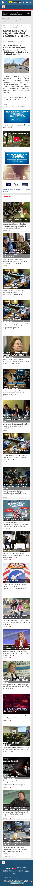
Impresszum (23, 878)
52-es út (19, 26)
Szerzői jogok (16, 878)
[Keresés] (30, 2)
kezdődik (14, 27)
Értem (22, 883)
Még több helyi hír (7, 856)
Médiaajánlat (8, 878)
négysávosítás (7, 27)
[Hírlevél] (26, 2)
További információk (15, 883)
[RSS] (23, 2)
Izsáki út (14, 26)
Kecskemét (7, 26)
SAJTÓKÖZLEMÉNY (8, 41)
